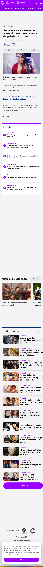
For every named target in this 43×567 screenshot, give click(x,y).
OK (21, 560)
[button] (16, 296)
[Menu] (41, 3)
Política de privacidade (21, 541)
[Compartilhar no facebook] (21, 50)
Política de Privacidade (17, 555)
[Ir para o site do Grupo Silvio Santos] (18, 531)
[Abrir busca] (36, 3)
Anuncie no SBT (21, 537)
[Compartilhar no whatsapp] (9, 50)
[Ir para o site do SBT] (32, 531)
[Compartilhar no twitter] (34, 50)
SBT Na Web (8, 26)
